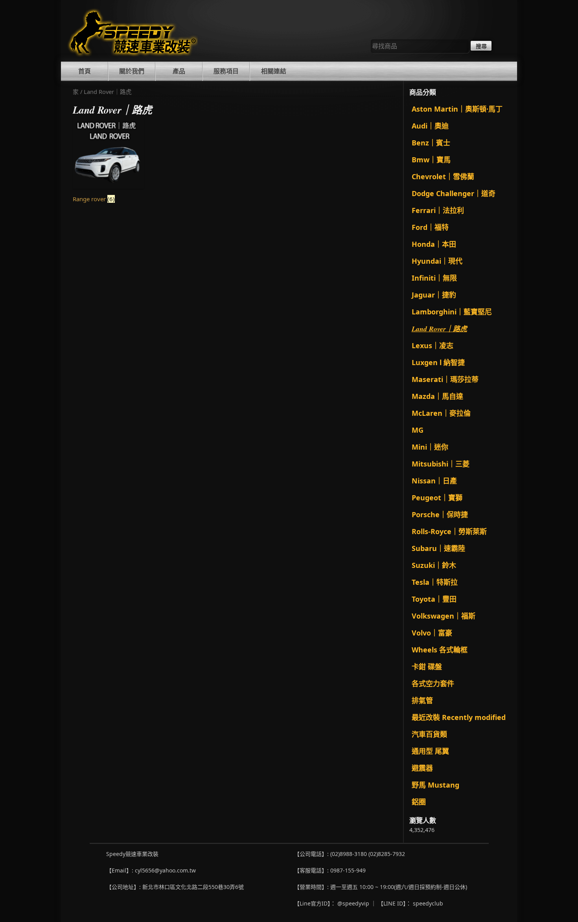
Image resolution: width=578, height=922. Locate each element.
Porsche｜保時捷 (440, 514)
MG (417, 430)
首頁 (84, 71)
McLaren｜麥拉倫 (441, 413)
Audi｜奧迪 (430, 125)
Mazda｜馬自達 (437, 396)
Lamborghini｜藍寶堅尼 (452, 311)
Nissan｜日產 (434, 480)
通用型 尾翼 (430, 751)
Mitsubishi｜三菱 (440, 463)
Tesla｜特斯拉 (435, 582)
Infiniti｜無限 (434, 278)
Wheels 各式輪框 (440, 649)
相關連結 (273, 71)
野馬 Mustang (435, 785)
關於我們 (131, 71)
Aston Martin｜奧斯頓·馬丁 (457, 109)
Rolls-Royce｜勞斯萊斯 (449, 531)
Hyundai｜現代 (437, 261)
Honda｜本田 (434, 244)
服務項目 (226, 71)
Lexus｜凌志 (432, 345)
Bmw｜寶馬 (431, 159)
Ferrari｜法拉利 (438, 210)
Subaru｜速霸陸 (438, 548)
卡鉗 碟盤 (427, 666)
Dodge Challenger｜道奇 (453, 193)
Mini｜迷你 (430, 447)
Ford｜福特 (430, 227)
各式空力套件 (433, 683)
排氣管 (422, 700)
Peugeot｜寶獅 (437, 497)
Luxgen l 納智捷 (438, 362)
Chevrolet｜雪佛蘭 (443, 176)
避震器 (422, 768)
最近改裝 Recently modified (459, 717)
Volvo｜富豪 (432, 632)
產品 (179, 71)
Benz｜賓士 (431, 142)
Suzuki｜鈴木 (434, 565)
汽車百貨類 (429, 734)
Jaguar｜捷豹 (434, 294)
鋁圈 (419, 801)
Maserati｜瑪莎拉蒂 (445, 379)
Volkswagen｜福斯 (443, 616)
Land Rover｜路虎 (439, 329)
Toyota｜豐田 (434, 599)
